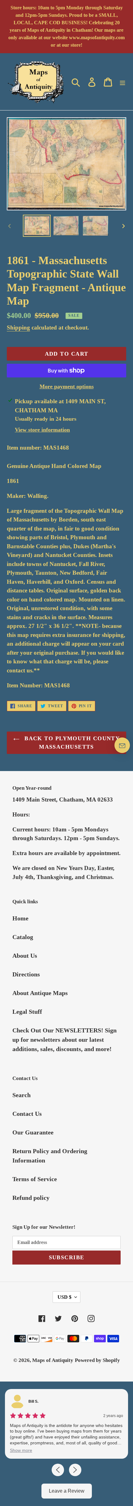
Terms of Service (34, 1179)
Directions (26, 974)
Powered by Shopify (97, 1360)
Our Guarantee (33, 1132)
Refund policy (30, 1197)
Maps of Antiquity (52, 1360)
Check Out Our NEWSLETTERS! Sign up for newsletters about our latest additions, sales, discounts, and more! (64, 1039)
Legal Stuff (27, 1011)
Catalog (22, 936)
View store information (42, 430)
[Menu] (122, 81)
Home (20, 918)
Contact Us (27, 1113)
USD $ (64, 1297)
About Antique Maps (40, 992)
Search (21, 1095)
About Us (24, 955)
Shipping (18, 327)
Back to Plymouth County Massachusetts (71, 742)
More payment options (67, 386)
